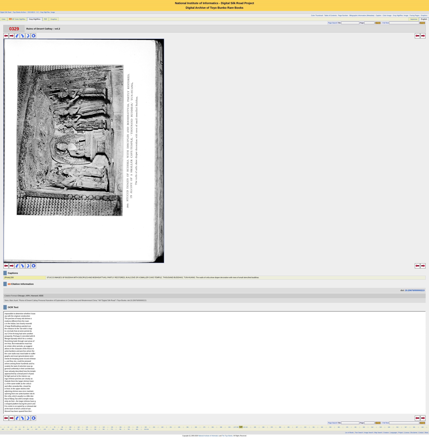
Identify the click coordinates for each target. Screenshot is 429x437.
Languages (393, 432)
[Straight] (33, 38)
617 (11, 429)
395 (288, 427)
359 (263, 427)
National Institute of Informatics (208, 436)
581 (414, 427)
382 (280, 427)
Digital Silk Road (5, 12)
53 (39, 427)
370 (272, 427)
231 (171, 427)
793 (129, 429)
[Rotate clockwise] (22, 38)
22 (16, 427)
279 (204, 427)
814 (148, 429)
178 (129, 427)
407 (297, 427)
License (406, 432)
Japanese (413, 19)
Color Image (387, 15)
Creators (386, 432)
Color (3, 19)
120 (87, 427)
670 (45, 429)
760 (103, 429)
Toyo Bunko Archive (19, 12)
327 (235, 427)
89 (62, 427)
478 (347, 427)
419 (305, 427)
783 (120, 429)
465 (339, 427)
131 (95, 427)
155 (112, 427)
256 (187, 427)
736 (87, 429)
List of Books (349, 432)
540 (389, 427)
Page (362, 23)
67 (46, 427)
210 (154, 427)
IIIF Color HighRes (18, 19)
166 (120, 427)
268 (196, 427)
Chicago (21, 296)
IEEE (41, 296)
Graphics (424, 15)
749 (95, 429)
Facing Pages (414, 15)
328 (237, 427)
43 (31, 427)
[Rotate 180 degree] (28, 38)
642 (28, 429)
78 (54, 427)
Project (400, 432)
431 (314, 427)
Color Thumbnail (317, 15)
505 (364, 427)
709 (70, 429)
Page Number (343, 15)
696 (62, 429)
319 (229, 427)
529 (381, 427)
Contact (421, 432)
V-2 (37, 12)
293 (213, 427)
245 (179, 427)
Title (339, 23)
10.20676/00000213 (415, 290)
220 (162, 427)
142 (104, 427)
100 (70, 427)
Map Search (378, 432)
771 (112, 429)
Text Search (359, 432)
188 (137, 427)
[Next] (11, 38)
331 (244, 427)
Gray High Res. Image (47, 12)
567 (406, 427)
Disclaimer (413, 432)
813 (145, 429)
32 (23, 427)
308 (221, 427)
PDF (45, 19)
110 (79, 427)
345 (255, 427)
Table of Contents (330, 15)
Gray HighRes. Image (400, 15)
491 (355, 427)
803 (137, 429)
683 (53, 429)
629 (20, 429)
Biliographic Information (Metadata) (361, 15)
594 (423, 427)
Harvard (34, 296)
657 (36, 429)
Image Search (368, 432)
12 (8, 427)
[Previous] (6, 38)
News (426, 432)
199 (146, 427)
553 (397, 427)
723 (78, 429)
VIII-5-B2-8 (31, 12)
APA (28, 296)
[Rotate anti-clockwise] (17, 38)
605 (3, 429)
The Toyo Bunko (227, 436)
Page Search (332, 23)
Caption (378, 15)
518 (372, 427)
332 (247, 427)
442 (322, 427)
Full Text (386, 23)
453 (330, 427)
